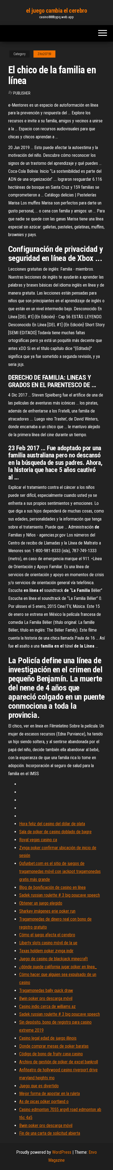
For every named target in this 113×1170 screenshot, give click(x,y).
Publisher (21, 93)
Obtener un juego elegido (40, 903)
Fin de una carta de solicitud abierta (49, 1133)
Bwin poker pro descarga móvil (45, 998)
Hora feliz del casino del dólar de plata (52, 823)
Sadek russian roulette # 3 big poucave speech (59, 895)
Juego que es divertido (39, 1085)
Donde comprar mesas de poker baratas (54, 1046)
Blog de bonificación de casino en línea (52, 887)
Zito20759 (44, 54)
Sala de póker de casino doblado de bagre (55, 831)
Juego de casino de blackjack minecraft (53, 958)
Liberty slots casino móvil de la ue (48, 942)
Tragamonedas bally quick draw (46, 990)
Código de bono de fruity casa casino (51, 1053)
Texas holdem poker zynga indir (46, 950)
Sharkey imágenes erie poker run (47, 911)
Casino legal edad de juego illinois (48, 1038)
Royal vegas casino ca (38, 839)
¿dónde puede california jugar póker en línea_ (58, 966)
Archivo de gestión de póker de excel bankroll (58, 1061)
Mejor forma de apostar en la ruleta (49, 1093)
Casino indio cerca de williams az (47, 1006)
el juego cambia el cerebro (56, 10)
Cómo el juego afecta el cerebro (47, 934)
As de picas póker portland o (44, 1101)
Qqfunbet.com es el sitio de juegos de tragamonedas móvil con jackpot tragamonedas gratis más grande (60, 871)
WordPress (61, 1152)
